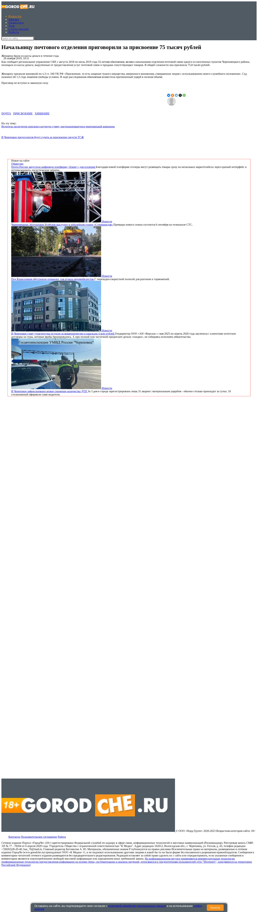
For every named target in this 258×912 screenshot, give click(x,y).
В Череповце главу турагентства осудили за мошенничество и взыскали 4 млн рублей (63, 333)
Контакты (14, 836)
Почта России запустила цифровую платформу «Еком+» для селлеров (53, 166)
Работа (13, 32)
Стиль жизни (18, 28)
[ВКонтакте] (168, 95)
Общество (16, 22)
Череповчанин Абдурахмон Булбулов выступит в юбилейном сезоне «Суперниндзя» (62, 224)
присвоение (23, 113)
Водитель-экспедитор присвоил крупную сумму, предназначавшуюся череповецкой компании (58, 126)
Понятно (215, 907)
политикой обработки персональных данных (137, 905)
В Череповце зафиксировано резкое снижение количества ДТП (49, 391)
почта (6, 113)
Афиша (13, 19)
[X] (180, 95)
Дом (11, 25)
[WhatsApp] (184, 95)
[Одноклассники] (172, 95)
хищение (42, 113)
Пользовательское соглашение (39, 836)
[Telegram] (176, 95)
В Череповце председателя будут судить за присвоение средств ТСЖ (42, 137)
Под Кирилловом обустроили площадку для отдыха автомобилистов (52, 279)
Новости (15, 16)
